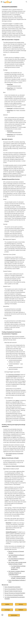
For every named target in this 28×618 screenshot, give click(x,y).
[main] (14, 302)
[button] (1, 2)
